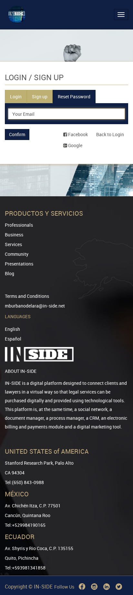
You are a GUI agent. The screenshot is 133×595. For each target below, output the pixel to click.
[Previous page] (119, 567)
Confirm (17, 134)
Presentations (19, 264)
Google (74, 145)
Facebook (77, 134)
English (12, 329)
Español (13, 339)
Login (16, 96)
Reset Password (74, 96)
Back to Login (110, 134)
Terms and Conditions (27, 296)
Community (16, 254)
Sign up (39, 96)
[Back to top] (119, 557)
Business (14, 235)
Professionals (19, 225)
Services (13, 244)
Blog (9, 273)
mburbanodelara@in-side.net (35, 306)
